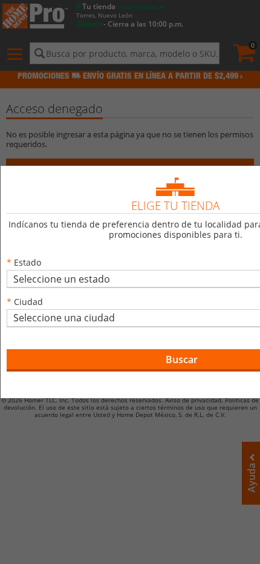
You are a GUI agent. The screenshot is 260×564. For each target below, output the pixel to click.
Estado (27, 262)
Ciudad (28, 301)
